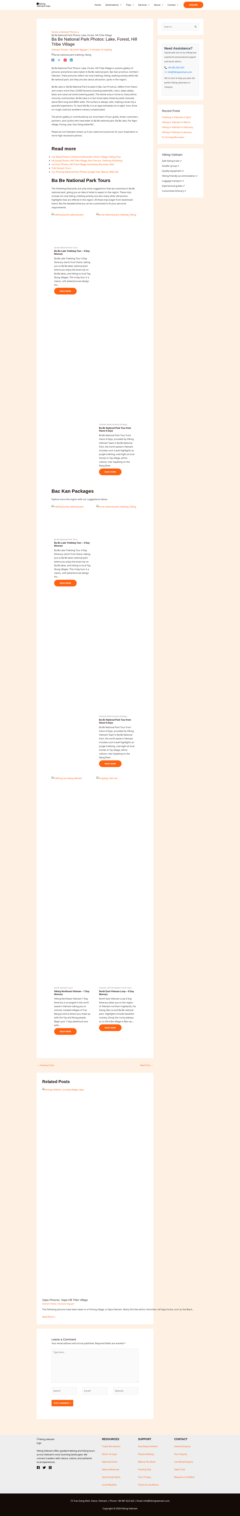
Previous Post (45, 1065)
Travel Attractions (111, 1446)
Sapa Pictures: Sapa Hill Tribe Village (65, 1299)
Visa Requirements (148, 1446)
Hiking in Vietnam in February (177, 127)
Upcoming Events (111, 1477)
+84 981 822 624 (176, 67)
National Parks (109, 1461)
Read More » (48, 1316)
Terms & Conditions (148, 1484)
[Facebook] (53, 60)
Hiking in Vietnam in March (176, 122)
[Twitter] (59, 60)
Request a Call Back (184, 1477)
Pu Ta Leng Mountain (173, 137)
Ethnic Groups (109, 1454)
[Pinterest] (65, 60)
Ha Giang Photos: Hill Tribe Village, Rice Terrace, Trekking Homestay (87, 160)
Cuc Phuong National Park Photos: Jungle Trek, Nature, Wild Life (85, 171)
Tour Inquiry (180, 1454)
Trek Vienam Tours (61, 168)
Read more (65, 291)
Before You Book (147, 1461)
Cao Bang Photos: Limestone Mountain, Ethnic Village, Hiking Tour (86, 156)
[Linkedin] (71, 60)
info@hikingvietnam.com (180, 72)
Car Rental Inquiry (183, 1461)
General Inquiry (182, 1446)
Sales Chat (179, 1469)
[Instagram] (50, 1467)
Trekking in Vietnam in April (176, 117)
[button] (120, 5)
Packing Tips (144, 1469)
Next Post (146, 1065)
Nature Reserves (110, 1469)
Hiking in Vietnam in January (177, 132)
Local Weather (109, 1484)
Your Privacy (144, 1477)
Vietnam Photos (60, 49)
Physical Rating (146, 1454)
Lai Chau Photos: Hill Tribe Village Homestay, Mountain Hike (83, 164)
